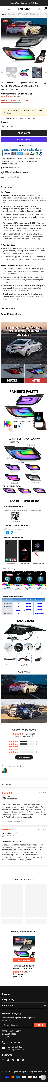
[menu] (2, 9)
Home (3, 14)
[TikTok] (18, 1060)
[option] (24, 3)
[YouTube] (23, 1060)
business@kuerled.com (15, 1050)
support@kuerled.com (15, 1047)
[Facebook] (3, 1060)
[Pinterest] (13, 1060)
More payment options (24, 145)
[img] (7, 793)
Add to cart (24, 133)
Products (11, 14)
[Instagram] (8, 1060)
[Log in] (39, 9)
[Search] (8, 9)
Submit (39, 1025)
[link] (24, 353)
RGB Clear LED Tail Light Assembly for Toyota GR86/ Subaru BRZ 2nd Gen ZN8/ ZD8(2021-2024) (23, 967)
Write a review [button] (24, 757)
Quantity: (5, 122)
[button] (1, 72)
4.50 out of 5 (29, 734)
